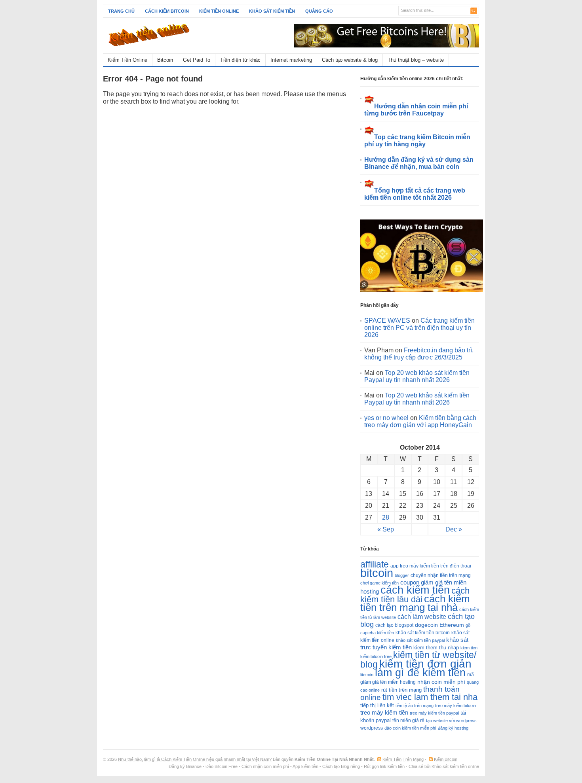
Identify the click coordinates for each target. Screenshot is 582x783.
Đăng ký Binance (185, 766)
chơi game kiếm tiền (379, 583)
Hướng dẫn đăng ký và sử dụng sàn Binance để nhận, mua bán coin (419, 163)
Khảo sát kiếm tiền (272, 11)
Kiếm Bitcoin (445, 759)
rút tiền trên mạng (401, 690)
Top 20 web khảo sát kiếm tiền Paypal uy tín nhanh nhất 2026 (417, 376)
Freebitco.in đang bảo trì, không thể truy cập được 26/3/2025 (419, 354)
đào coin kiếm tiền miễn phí (410, 728)
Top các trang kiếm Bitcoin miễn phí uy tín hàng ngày (417, 141)
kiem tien (468, 647)
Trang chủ (121, 11)
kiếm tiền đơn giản (425, 663)
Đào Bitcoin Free (221, 766)
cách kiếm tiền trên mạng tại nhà (415, 603)
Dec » (453, 529)
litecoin (366, 674)
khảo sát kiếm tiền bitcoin (423, 632)
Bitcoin (165, 60)
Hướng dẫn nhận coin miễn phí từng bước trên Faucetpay (416, 110)
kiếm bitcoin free (376, 656)
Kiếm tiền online (219, 11)
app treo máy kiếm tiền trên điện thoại (430, 566)
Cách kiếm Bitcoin (167, 11)
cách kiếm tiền (415, 590)
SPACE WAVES (387, 320)
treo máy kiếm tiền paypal (434, 713)
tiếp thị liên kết (377, 705)
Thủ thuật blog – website (416, 60)
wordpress (371, 728)
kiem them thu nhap (436, 648)
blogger (402, 575)
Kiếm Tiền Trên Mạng (403, 759)
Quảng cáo (319, 11)
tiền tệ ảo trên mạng (415, 705)
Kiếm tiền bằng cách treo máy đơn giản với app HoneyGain (420, 421)
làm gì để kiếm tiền (420, 673)
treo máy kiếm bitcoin (455, 705)
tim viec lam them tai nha (429, 697)
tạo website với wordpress (451, 720)
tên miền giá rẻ (408, 720)
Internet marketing (291, 60)
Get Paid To (196, 60)
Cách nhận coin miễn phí (265, 766)
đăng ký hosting (453, 728)
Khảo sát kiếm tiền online (455, 766)
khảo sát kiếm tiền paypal (420, 640)
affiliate (374, 564)
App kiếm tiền (305, 766)
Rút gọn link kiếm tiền (384, 766)
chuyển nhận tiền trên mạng (441, 575)
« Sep (385, 529)
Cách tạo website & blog (350, 60)
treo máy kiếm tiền (384, 712)
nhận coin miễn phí (441, 682)
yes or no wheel (386, 417)
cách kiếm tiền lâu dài (415, 595)
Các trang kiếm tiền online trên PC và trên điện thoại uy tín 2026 (419, 327)
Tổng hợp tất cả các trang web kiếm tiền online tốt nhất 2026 (414, 194)
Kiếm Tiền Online (127, 60)
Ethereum (451, 625)
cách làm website (422, 616)
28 (385, 517)
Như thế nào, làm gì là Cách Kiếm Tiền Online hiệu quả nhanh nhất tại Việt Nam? (195, 759)
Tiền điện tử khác (240, 60)
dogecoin (426, 625)
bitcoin (376, 572)
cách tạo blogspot (394, 625)
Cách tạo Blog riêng (341, 766)
